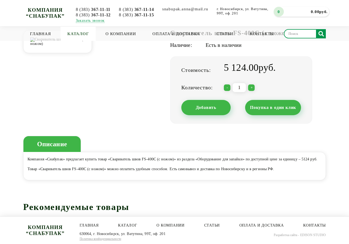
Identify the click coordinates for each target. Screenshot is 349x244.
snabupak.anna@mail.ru (185, 9)
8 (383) (93, 9)
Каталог (78, 34)
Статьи (224, 34)
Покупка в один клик (273, 107)
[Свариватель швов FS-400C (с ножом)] (57, 41)
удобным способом (151, 169)
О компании (121, 34)
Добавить (206, 107)
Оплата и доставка (176, 34)
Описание (52, 144)
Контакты (262, 34)
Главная (40, 34)
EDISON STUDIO (313, 235)
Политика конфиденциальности (100, 239)
